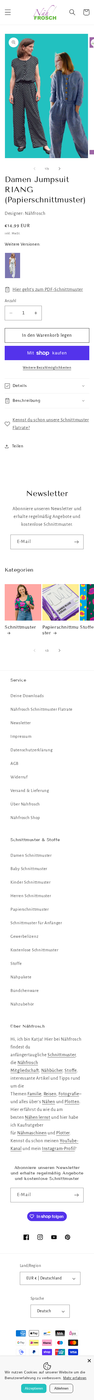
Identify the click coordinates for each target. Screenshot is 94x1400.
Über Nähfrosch (25, 804)
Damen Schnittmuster (31, 855)
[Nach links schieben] (34, 168)
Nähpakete (20, 977)
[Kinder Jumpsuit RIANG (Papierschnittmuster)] (12, 265)
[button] (8, 12)
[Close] (89, 1360)
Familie (34, 1094)
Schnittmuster (20, 627)
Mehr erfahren (74, 1378)
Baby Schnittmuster (28, 869)
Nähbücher (51, 1070)
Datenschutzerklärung (31, 750)
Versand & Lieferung (29, 791)
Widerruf (19, 777)
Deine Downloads (27, 696)
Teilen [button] (18, 446)
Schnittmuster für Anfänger (36, 923)
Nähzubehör (22, 1004)
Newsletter (20, 723)
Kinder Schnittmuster (30, 882)
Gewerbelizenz (24, 936)
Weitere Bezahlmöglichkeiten (47, 368)
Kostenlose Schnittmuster (34, 950)
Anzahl (10, 301)
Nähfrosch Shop (25, 818)
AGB (14, 763)
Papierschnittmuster (60, 630)
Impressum (20, 736)
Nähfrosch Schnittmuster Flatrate (41, 709)
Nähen (48, 1101)
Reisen (50, 1094)
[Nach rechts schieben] (59, 168)
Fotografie (68, 1094)
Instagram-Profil (58, 1148)
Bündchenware (24, 991)
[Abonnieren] (76, 542)
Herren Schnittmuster (30, 896)
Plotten (71, 1101)
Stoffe (16, 963)
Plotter (62, 1133)
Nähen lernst (37, 1117)
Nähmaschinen (32, 1133)
